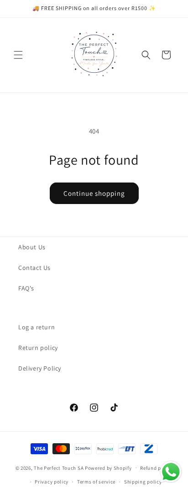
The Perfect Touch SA (59, 467)
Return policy (38, 348)
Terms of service (96, 481)
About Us (32, 247)
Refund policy (156, 468)
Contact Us (34, 267)
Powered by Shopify (108, 467)
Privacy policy (51, 481)
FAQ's (26, 288)
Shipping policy (143, 481)
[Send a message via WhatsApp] (170, 471)
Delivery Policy (39, 368)
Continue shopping (94, 193)
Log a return (36, 327)
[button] (18, 55)
